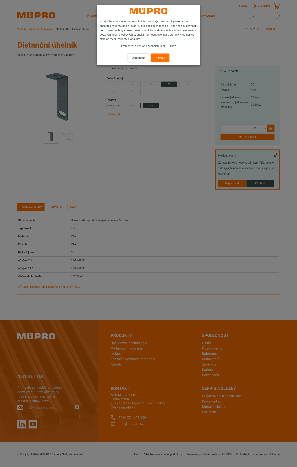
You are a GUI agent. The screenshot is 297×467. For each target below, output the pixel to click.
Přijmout (160, 58)
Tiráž (173, 46)
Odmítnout (138, 58)
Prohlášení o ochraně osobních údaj (143, 46)
